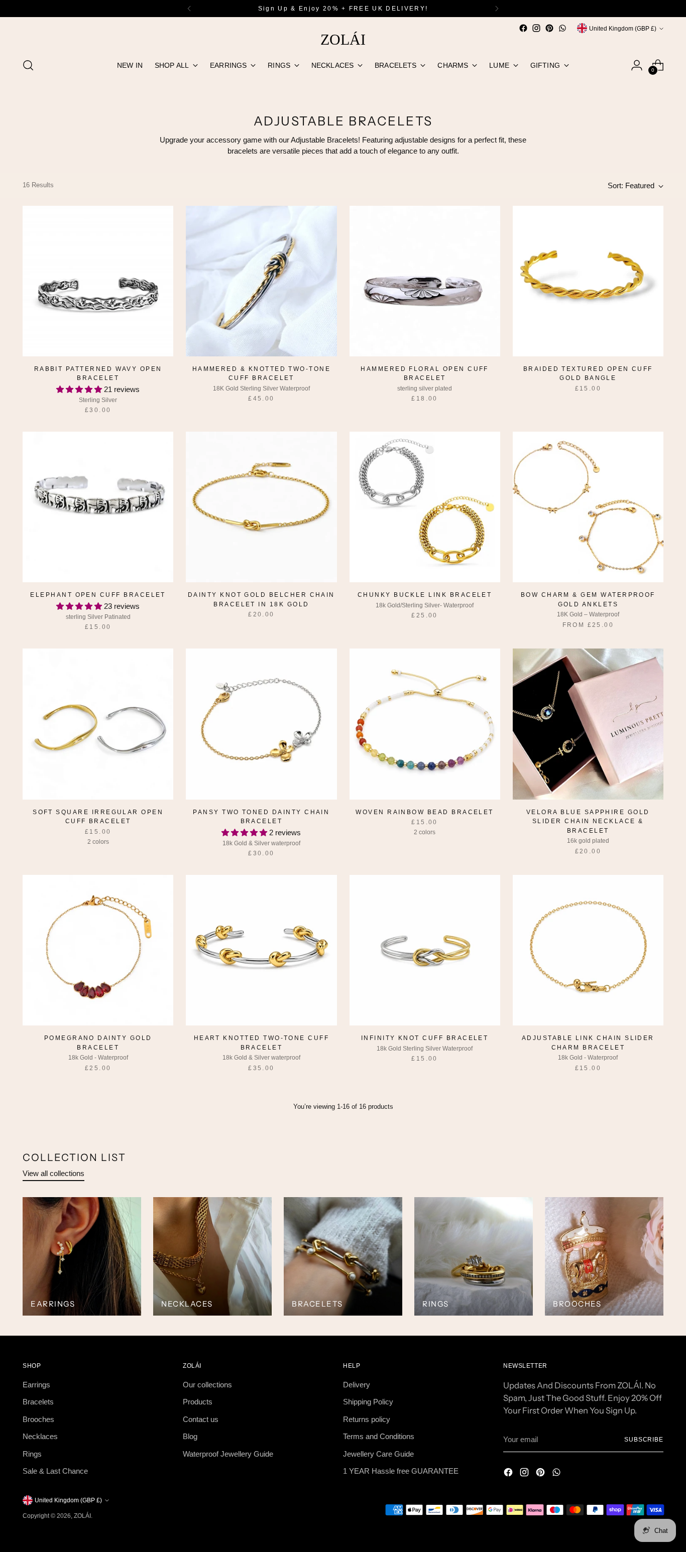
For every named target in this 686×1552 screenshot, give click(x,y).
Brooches (38, 1419)
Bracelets (38, 1401)
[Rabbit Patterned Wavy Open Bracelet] (98, 281)
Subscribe (643, 1439)
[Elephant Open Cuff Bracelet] (98, 507)
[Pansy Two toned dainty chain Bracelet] (261, 724)
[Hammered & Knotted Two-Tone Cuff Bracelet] (261, 281)
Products (197, 1401)
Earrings (36, 1384)
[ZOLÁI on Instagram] (536, 28)
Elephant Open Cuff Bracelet (98, 594)
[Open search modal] (28, 65)
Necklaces (40, 1436)
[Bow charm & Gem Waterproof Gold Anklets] (588, 507)
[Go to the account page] (637, 65)
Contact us (200, 1419)
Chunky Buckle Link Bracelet (425, 594)
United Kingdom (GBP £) (622, 28)
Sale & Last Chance (55, 1471)
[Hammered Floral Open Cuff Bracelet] (425, 281)
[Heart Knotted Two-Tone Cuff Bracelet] (261, 950)
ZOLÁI (82, 1515)
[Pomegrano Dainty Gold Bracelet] (98, 950)
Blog (190, 1436)
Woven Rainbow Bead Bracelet (425, 812)
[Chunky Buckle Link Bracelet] (425, 507)
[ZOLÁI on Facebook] (523, 28)
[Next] (497, 8)
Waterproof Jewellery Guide (228, 1454)
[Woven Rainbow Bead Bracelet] (425, 724)
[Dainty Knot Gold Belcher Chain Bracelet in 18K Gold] (261, 507)
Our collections (207, 1384)
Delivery (356, 1384)
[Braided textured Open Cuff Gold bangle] (588, 281)
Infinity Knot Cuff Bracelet (425, 1038)
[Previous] (189, 8)
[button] (80, 389)
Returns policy (366, 1419)
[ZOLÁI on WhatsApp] (562, 28)
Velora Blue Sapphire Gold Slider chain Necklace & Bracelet (588, 821)
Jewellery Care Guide (378, 1454)
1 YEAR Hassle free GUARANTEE (401, 1471)
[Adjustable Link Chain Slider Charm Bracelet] (588, 950)
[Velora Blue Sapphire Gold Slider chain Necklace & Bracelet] (588, 724)
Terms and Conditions (378, 1436)
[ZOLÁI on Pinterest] (549, 28)
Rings (32, 1454)
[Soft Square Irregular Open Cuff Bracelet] (98, 724)
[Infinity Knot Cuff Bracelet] (425, 950)
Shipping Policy (368, 1401)
